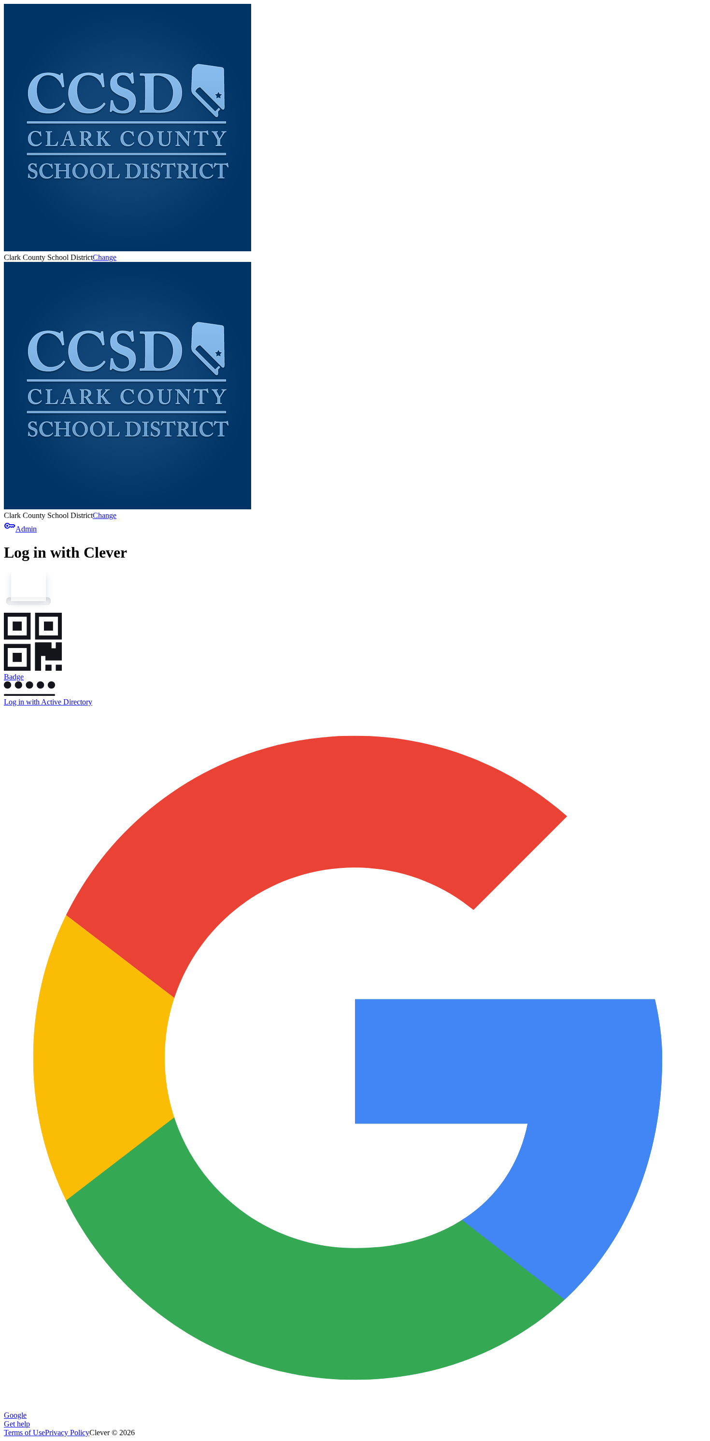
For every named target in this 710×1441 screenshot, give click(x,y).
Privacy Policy (67, 1432)
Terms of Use (24, 1432)
